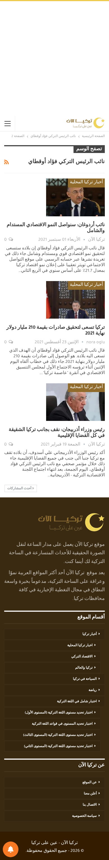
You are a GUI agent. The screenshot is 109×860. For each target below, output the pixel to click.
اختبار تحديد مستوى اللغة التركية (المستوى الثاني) (58, 746)
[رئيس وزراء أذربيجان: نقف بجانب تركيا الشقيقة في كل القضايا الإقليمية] (75, 402)
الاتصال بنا (90, 805)
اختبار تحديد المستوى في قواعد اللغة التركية (62, 724)
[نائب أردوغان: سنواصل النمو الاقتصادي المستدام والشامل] (75, 197)
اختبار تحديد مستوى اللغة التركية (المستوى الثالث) (58, 735)
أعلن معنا (90, 794)
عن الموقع (89, 782)
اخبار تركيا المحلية (80, 645)
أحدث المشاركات (19, 488)
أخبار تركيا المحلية (86, 182)
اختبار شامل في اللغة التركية (77, 701)
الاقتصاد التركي (82, 657)
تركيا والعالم (84, 668)
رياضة (93, 690)
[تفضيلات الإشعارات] (10, 849)
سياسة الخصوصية (84, 816)
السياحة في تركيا (85, 679)
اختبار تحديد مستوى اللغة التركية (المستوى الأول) (59, 713)
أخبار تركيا (89, 634)
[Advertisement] (54, 58)
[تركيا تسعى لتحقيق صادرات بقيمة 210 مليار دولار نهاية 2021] (75, 300)
